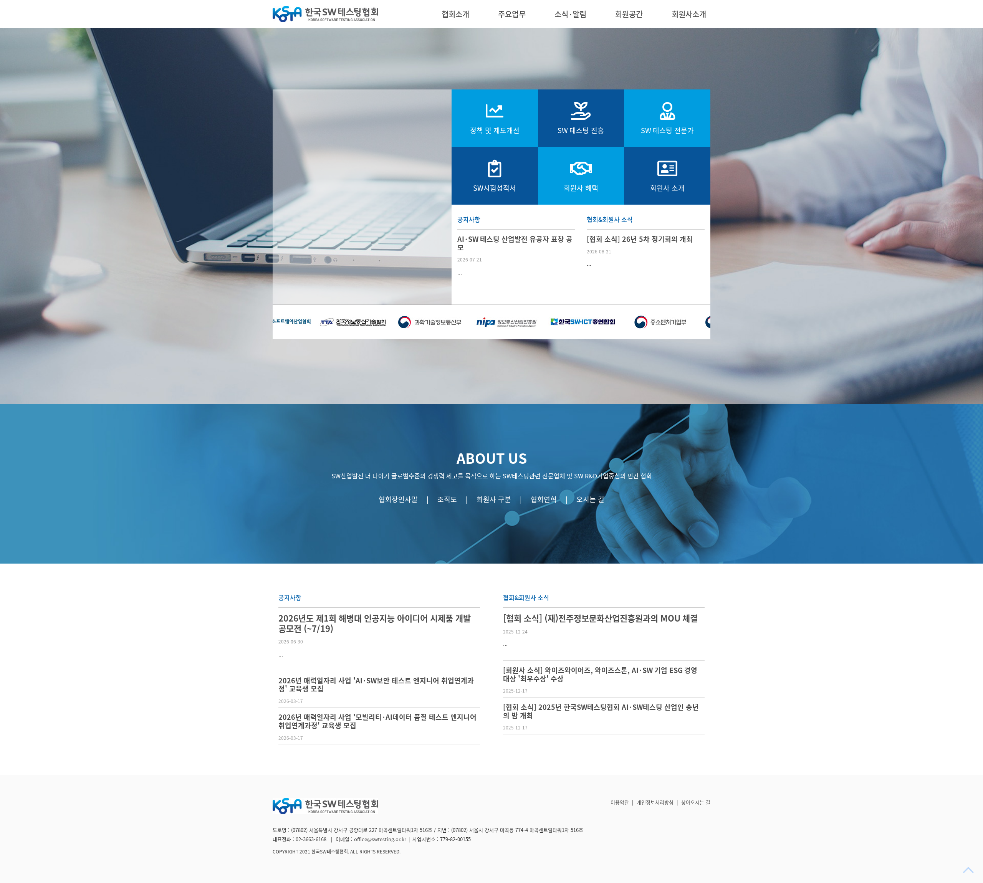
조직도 (447, 499)
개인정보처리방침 (655, 802)
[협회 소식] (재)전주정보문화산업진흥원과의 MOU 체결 (600, 618)
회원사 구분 (494, 499)
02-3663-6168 (312, 839)
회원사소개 (689, 14)
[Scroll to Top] (969, 870)
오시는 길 (590, 499)
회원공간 (629, 14)
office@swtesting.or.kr (380, 839)
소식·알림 (570, 14)
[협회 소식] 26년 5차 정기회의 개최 (640, 239)
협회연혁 (544, 499)
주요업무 (512, 14)
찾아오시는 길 (695, 802)
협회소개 (455, 14)
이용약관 (620, 802)
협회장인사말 (398, 499)
